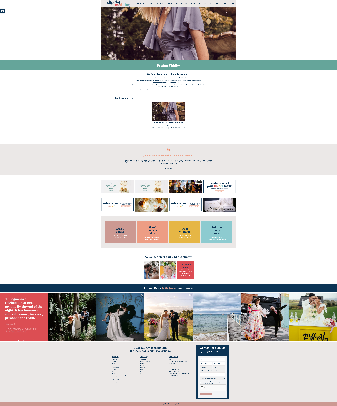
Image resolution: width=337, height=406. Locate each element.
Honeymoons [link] (181, 3)
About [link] (170, 359)
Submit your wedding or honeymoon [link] (179, 373)
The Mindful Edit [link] (116, 374)
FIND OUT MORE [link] (168, 168)
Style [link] (141, 369)
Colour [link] (142, 365)
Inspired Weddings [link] (145, 361)
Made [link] (169, 3)
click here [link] (173, 82)
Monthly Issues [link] (144, 376)
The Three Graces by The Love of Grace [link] (168, 123)
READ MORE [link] (168, 133)
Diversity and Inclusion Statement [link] (178, 361)
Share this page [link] (162, 86)
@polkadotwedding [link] (185, 288)
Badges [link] (171, 377)
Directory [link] (195, 3)
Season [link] (142, 374)
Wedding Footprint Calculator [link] (120, 376)
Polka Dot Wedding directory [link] (185, 77)
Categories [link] (143, 359)
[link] (2, 11)
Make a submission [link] (174, 371)
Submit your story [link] (185, 275)
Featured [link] (141, 3)
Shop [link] (218, 3)
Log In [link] (170, 365)
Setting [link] (142, 371)
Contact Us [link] (172, 363)
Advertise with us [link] (173, 375)
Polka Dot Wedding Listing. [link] (160, 82)
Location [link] (142, 367)
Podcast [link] (208, 3)
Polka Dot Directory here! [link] (193, 89)
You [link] (150, 3)
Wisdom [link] (160, 3)
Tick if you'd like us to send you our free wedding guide (213, 382)
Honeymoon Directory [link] (118, 384)
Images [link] (142, 363)
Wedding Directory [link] (117, 382)
